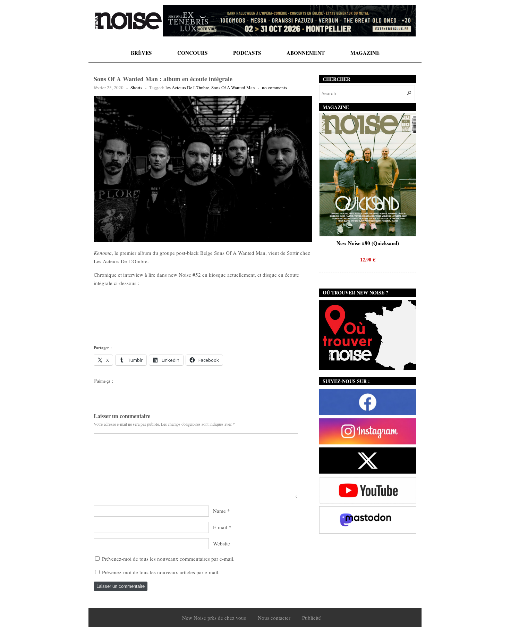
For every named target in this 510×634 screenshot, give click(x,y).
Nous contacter (274, 617)
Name (219, 510)
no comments (274, 87)
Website (221, 543)
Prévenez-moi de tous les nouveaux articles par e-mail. (161, 572)
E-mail (220, 527)
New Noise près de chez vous (214, 617)
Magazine (365, 53)
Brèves (141, 53)
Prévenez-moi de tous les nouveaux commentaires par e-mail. (168, 558)
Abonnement (306, 53)
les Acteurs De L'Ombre (187, 87)
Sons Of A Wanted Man (233, 87)
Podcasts (247, 53)
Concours (192, 53)
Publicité (311, 617)
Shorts (136, 87)
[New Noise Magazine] (128, 21)
